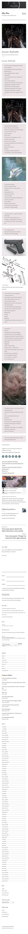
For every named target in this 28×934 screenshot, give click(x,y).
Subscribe (19, 643)
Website (3, 584)
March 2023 (4, 797)
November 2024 (5, 758)
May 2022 (4, 818)
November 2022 (5, 806)
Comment (4, 555)
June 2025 (4, 743)
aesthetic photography (19, 498)
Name (3, 575)
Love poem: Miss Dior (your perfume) (10, 704)
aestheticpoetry (20, 500)
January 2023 (5, 801)
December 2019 (5, 876)
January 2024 (5, 779)
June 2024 (4, 768)
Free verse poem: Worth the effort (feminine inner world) (12, 529)
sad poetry (17, 503)
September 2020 (5, 858)
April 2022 (4, 820)
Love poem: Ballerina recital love (10, 461)
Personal (12, 496)
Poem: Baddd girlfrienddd (8, 717)
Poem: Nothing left (6, 709)
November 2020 (5, 853)
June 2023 (4, 791)
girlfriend (4, 502)
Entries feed (4, 890)
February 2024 (5, 776)
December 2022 (5, 803)
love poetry (12, 502)
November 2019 (5, 878)
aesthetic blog (11, 498)
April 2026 (4, 731)
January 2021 (4, 849)
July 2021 (4, 839)
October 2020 (5, 856)
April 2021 (4, 845)
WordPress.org (5, 895)
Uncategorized (5, 670)
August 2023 (4, 789)
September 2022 (5, 810)
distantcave (16, 54)
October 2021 (4, 833)
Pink (15, 496)
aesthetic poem (5, 500)
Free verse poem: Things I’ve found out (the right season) (15, 536)
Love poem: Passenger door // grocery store (12, 713)
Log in (3, 888)
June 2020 (4, 864)
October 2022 (5, 808)
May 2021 (4, 843)
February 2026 (5, 735)
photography (22, 502)
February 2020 (5, 872)
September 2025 (5, 741)
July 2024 (4, 766)
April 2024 (4, 772)
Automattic (11, 928)
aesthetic (6, 498)
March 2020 (4, 870)
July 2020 (4, 862)
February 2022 (5, 824)
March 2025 (4, 749)
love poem (8, 502)
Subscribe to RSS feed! (7, 675)
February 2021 (5, 847)
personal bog (17, 502)
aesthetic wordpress (12, 500)
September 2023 (5, 787)
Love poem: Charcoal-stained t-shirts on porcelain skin (13, 612)
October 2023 (5, 785)
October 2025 (5, 739)
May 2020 (4, 866)
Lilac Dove (5, 13)
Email (3, 580)
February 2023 (5, 799)
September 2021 (5, 835)
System (3, 668)
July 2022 (4, 814)
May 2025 (4, 745)
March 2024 (4, 774)
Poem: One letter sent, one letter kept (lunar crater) (12, 610)
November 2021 (5, 831)
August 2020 (4, 860)
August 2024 (4, 764)
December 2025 (5, 737)
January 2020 (5, 874)
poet (3, 503)
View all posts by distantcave (8, 518)
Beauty (3, 655)
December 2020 (5, 851)
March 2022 (4, 822)
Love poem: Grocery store (8, 473)
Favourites (8, 496)
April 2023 (4, 795)
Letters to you (5, 662)
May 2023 (4, 793)
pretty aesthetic (7, 503)
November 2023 (5, 783)
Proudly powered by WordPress (8, 926)
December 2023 (5, 781)
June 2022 (4, 816)
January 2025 (5, 754)
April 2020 (4, 868)
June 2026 (4, 729)
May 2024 (4, 770)
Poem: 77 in (5, 471)
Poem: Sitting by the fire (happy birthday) (11, 700)
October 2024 (5, 760)
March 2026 (4, 733)
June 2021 (4, 841)
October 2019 (4, 881)
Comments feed (5, 892)
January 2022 (5, 826)
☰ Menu (24, 13)
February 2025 (5, 751)
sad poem (12, 503)
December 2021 (5, 828)
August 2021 (4, 837)
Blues (3, 658)
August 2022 (4, 812)
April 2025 (4, 747)
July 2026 (4, 726)
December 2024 (5, 756)
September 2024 (5, 762)
